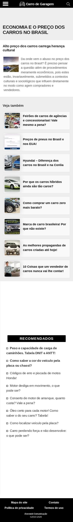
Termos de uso (53, 508)
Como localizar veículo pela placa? (34, 423)
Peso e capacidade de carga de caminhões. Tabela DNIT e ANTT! (31, 350)
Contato (54, 502)
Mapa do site (19, 502)
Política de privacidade (19, 508)
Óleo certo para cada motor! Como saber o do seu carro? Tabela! (32, 413)
